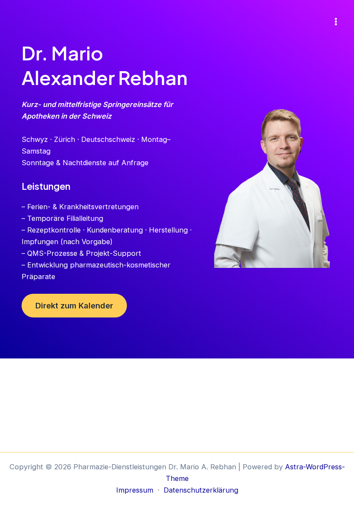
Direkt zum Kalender (74, 305)
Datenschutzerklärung (201, 490)
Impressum (134, 490)
